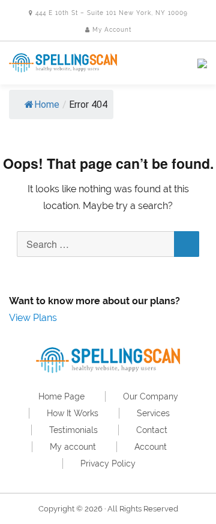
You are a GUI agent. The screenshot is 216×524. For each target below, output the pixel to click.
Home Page (61, 396)
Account (150, 447)
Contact (151, 430)
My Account (110, 29)
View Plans (33, 317)
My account (73, 447)
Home (46, 104)
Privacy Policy (108, 463)
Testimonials (73, 430)
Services (153, 413)
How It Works (72, 413)
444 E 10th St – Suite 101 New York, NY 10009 (110, 13)
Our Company (150, 396)
